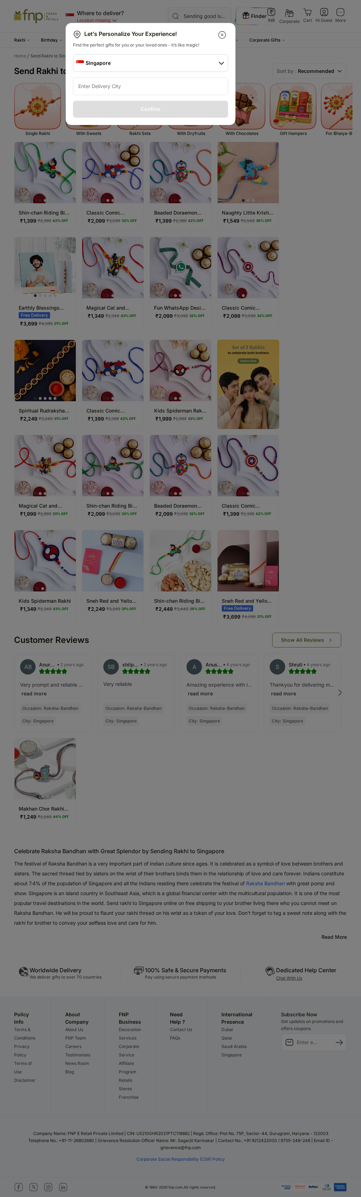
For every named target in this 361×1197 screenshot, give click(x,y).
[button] (223, 34)
